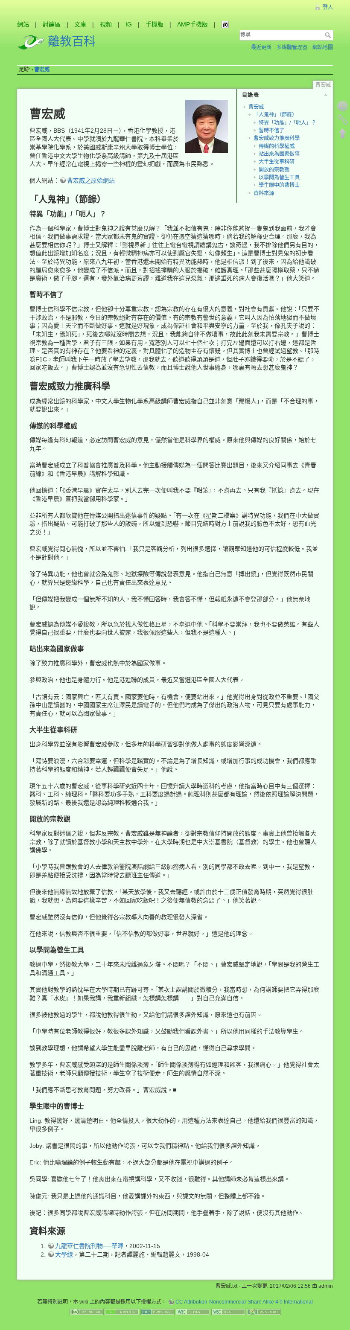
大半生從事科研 (277, 162)
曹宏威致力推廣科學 (277, 138)
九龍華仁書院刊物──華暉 (89, 1246)
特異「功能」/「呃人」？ (287, 123)
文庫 (80, 24)
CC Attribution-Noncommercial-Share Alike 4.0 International (244, 1302)
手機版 (154, 24)
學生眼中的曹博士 (279, 185)
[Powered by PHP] (157, 1312)
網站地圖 (322, 47)
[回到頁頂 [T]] (343, 133)
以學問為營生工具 (279, 177)
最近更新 (261, 47)
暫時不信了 (271, 131)
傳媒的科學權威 (277, 146)
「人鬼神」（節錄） (275, 115)
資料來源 (264, 193)
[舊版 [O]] (343, 106)
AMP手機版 (192, 24)
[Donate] (122, 1312)
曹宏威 (42, 70)
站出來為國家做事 (279, 154)
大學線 (64, 1254)
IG (128, 24)
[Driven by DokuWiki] (264, 1312)
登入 (328, 7)
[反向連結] (343, 119)
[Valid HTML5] (193, 1312)
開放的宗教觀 (274, 170)
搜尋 (329, 35)
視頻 (106, 24)
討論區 (52, 24)
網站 (23, 24)
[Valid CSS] (228, 1312)
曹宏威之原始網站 (91, 180)
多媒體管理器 (292, 47)
